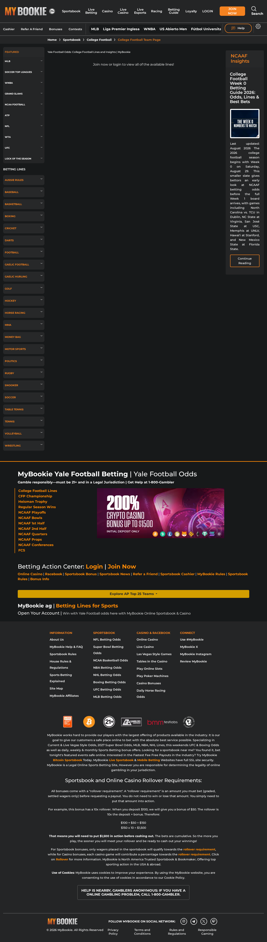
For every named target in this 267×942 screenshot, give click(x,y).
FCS (21, 550)
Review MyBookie (193, 661)
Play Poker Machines (152, 676)
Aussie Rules (14, 180)
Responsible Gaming (207, 932)
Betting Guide (174, 11)
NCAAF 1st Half (31, 523)
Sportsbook (71, 11)
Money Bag (13, 337)
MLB (95, 29)
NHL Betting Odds (107, 675)
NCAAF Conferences (36, 545)
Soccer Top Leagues (18, 72)
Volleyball (13, 433)
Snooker (11, 385)
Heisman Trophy (32, 502)
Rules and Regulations (177, 932)
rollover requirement (199, 849)
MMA (8, 325)
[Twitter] (203, 921)
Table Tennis (14, 409)
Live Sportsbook (121, 760)
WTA (8, 137)
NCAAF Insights (240, 58)
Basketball (13, 204)
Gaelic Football (17, 264)
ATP (7, 115)
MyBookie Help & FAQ (66, 647)
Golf (8, 288)
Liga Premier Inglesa (121, 29)
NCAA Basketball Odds (110, 660)
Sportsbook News (114, 574)
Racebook (53, 574)
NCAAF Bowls (30, 518)
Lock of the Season (18, 158)
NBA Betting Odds (107, 667)
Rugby (9, 373)
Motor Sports (15, 349)
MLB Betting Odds (107, 697)
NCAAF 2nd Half (32, 529)
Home (52, 40)
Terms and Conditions (142, 932)
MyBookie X (189, 647)
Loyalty (191, 11)
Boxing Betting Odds (109, 682)
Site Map (56, 688)
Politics (11, 361)
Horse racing (15, 312)
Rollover (62, 859)
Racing (156, 11)
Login (207, 11)
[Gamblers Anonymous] (131, 720)
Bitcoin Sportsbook (67, 760)
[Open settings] (257, 26)
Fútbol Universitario (208, 29)
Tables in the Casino (152, 661)
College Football (99, 40)
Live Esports (140, 11)
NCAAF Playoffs (32, 512)
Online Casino (30, 574)
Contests (75, 29)
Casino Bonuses (149, 683)
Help (241, 28)
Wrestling (13, 445)
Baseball (12, 192)
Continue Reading (245, 261)
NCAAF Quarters (32, 534)
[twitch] (213, 921)
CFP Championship (35, 496)
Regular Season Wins (37, 507)
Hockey (10, 300)
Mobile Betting (148, 760)
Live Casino (123, 11)
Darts (9, 240)
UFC (7, 148)
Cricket (10, 228)
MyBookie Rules (211, 574)
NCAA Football (15, 104)
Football (12, 252)
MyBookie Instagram (196, 654)
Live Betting (91, 11)
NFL (7, 126)
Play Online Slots (149, 669)
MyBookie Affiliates (64, 696)
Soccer (10, 397)
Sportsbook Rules (63, 654)
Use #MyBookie (192, 639)
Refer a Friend (145, 574)
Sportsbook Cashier (177, 574)
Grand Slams (14, 93)
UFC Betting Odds (107, 689)
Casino (107, 11)
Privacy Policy (113, 932)
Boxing (10, 216)
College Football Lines (37, 491)
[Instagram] (183, 921)
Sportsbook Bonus (81, 574)
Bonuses (55, 29)
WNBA (149, 29)
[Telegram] (193, 921)
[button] (133, 594)
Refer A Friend (32, 29)
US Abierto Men (173, 29)
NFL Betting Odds (107, 639)
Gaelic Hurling (16, 276)
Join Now (232, 11)
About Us (57, 639)
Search (257, 14)
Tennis (10, 421)
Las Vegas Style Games (154, 654)
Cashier (9, 29)
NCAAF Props (30, 539)
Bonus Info (39, 579)
